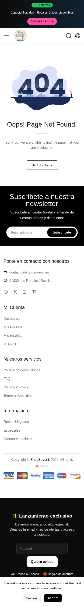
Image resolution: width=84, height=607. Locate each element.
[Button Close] (75, 253)
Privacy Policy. (45, 336)
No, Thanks (42, 322)
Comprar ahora (42, 21)
